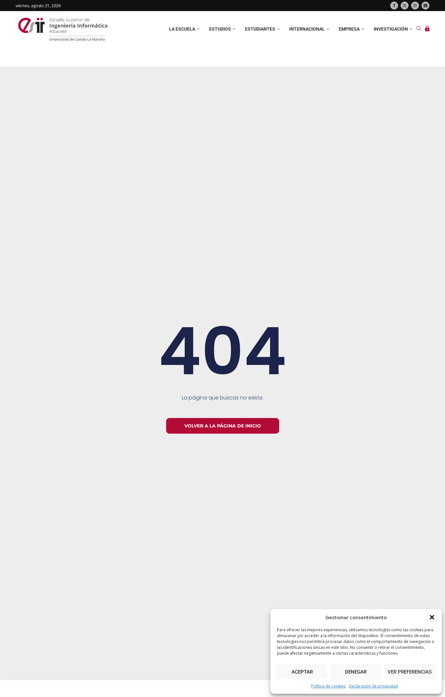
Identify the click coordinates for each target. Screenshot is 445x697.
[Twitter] (405, 5)
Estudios (220, 29)
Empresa (349, 29)
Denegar (355, 672)
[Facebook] (394, 5)
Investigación (391, 29)
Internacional (307, 29)
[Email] (425, 5)
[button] (432, 617)
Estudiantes (260, 29)
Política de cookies (328, 686)
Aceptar (302, 672)
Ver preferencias (410, 672)
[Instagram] (415, 5)
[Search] (418, 29)
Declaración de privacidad (373, 686)
